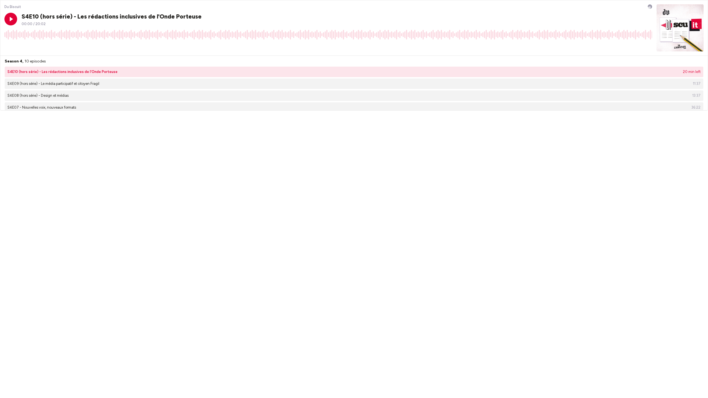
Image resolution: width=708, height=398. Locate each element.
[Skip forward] (29, 47)
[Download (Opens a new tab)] (627, 47)
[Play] (10, 19)
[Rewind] (8, 47)
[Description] (648, 47)
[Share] (637, 47)
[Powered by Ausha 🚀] (650, 6)
